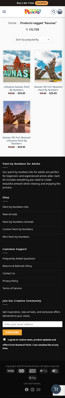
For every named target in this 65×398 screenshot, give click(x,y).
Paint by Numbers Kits (16, 206)
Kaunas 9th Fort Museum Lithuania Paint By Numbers (17, 140)
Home (12, 23)
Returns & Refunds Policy (17, 266)
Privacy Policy (10, 280)
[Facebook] (26, 389)
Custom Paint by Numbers (18, 229)
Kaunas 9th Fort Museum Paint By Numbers (48, 88)
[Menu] (6, 11)
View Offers (42, 3)
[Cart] (60, 11)
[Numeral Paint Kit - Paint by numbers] (32, 12)
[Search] (54, 11)
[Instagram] (32, 389)
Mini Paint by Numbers (16, 236)
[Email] (38, 389)
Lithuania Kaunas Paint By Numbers (16, 88)
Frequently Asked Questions (19, 258)
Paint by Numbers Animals (18, 221)
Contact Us (9, 273)
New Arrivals (10, 214)
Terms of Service (12, 288)
